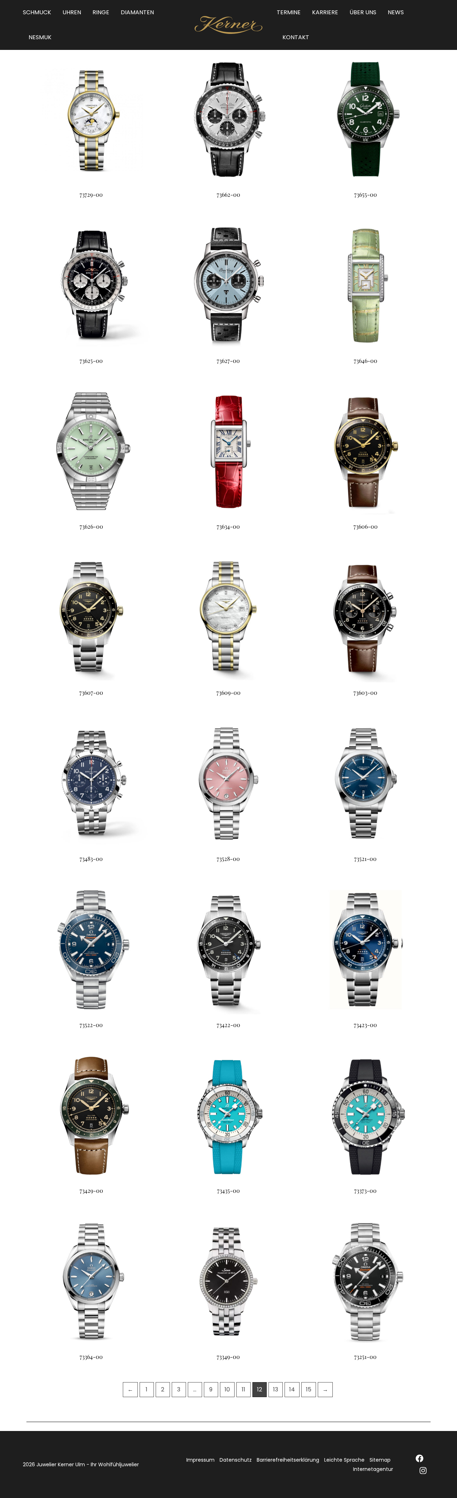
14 (292, 1389)
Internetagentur (373, 1469)
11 (243, 1389)
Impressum (200, 1459)
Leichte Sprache (344, 1459)
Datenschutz (236, 1459)
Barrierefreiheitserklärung (288, 1459)
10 (227, 1389)
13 (275, 1389)
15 (308, 1389)
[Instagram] (423, 1470)
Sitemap (380, 1459)
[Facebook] (419, 1458)
